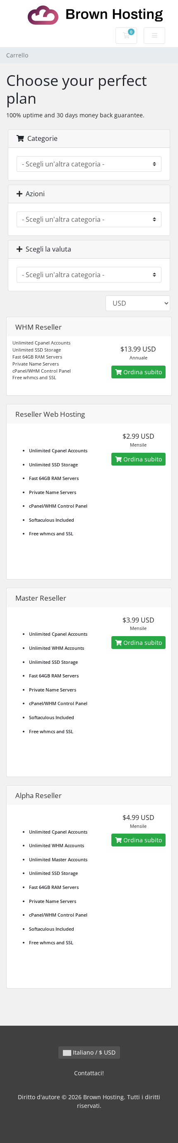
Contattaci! (89, 1073)
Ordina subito (142, 372)
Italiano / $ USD (93, 1052)
